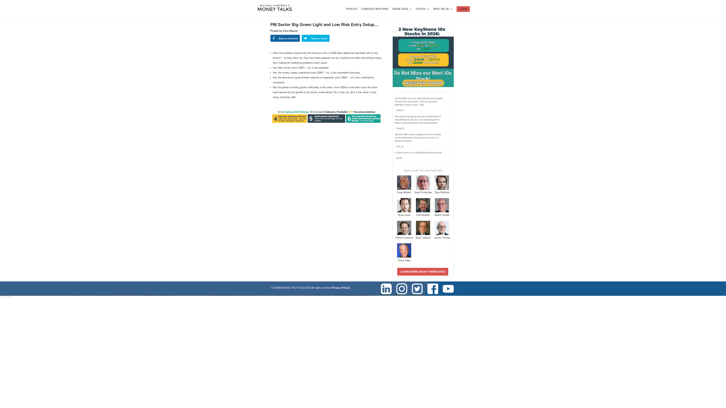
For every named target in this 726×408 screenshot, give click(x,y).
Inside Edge (400, 9)
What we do (441, 9)
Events (421, 9)
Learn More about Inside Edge (422, 271)
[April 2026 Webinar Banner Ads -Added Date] (326, 122)
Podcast (352, 9)
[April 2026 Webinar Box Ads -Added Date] (423, 86)
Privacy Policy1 (341, 287)
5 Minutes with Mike (375, 9)
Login (463, 9)
